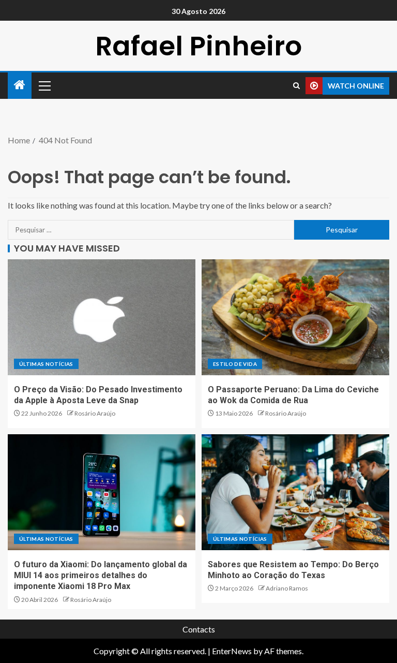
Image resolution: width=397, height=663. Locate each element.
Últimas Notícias (46, 364)
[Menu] (44, 85)
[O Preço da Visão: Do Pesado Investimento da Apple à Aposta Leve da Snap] (101, 317)
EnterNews (232, 651)
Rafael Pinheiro (198, 46)
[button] (44, 85)
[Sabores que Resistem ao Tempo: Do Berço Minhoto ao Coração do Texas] (295, 492)
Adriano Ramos (287, 588)
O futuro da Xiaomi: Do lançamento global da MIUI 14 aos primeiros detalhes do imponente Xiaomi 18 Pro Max (100, 575)
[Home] (19, 85)
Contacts (198, 629)
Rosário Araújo (94, 413)
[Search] (296, 86)
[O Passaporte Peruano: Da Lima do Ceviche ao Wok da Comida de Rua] (295, 317)
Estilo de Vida (235, 364)
